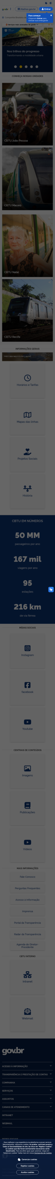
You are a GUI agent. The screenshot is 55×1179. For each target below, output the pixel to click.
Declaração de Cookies (43, 1153)
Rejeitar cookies (27, 1165)
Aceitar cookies (27, 1172)
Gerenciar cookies (29, 1159)
